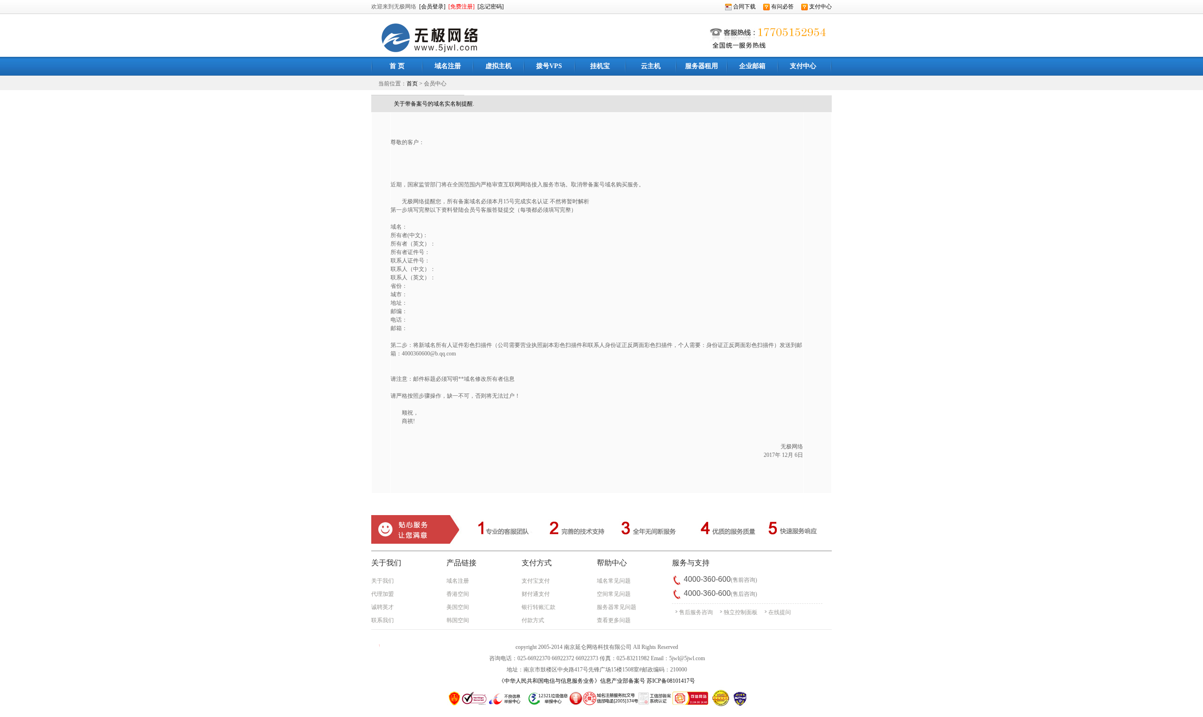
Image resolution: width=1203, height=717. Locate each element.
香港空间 (457, 594)
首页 (412, 83)
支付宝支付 (536, 581)
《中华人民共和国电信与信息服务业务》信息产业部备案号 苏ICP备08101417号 (597, 681)
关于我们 (382, 581)
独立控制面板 (741, 612)
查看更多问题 (614, 620)
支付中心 (820, 6)
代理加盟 (382, 594)
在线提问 (779, 612)
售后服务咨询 (696, 612)
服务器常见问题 (616, 607)
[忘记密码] (490, 6)
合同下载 (744, 6)
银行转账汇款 (538, 607)
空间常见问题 (614, 594)
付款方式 (533, 620)
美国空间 (457, 607)
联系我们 (382, 620)
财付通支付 (536, 594)
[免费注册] (461, 6)
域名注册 (457, 581)
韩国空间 (457, 620)
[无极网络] (427, 55)
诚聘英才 (382, 607)
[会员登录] (432, 6)
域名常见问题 (614, 581)
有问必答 (782, 6)
